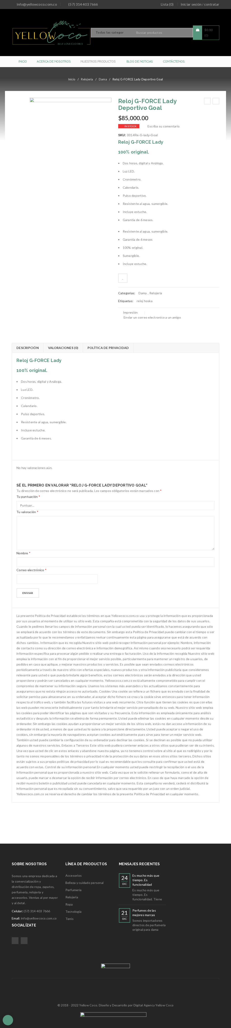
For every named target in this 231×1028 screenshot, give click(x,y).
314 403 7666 (87, 4)
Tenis (69, 919)
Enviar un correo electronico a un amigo (152, 317)
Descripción (27, 348)
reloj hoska (144, 301)
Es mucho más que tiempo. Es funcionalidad (145, 880)
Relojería (87, 79)
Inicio (72, 79)
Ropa (69, 904)
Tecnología (73, 911)
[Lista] (122, 278)
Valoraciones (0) (63, 348)
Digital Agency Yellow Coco (154, 1005)
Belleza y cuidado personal (84, 883)
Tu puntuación (28, 496)
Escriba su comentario (164, 126)
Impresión (130, 312)
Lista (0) (167, 4)
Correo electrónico (31, 570)
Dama (103, 79)
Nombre (23, 553)
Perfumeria (73, 890)
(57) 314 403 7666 (37, 911)
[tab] (27, 348)
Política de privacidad (108, 348)
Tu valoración (27, 512)
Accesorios (73, 875)
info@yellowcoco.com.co (37, 4)
